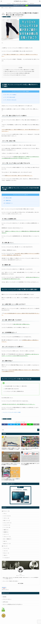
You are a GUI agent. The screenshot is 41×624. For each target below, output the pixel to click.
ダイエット (4, 16)
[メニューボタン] (1, 1)
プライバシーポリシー (7, 599)
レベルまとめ (6, 557)
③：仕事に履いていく (8, 203)
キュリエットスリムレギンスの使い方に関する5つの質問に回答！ (17, 73)
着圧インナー (8, 16)
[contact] (22, 583)
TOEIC (5, 555)
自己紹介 (4, 596)
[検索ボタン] (39, 1)
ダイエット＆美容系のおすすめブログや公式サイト (13, 604)
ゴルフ (5, 550)
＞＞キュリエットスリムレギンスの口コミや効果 (11, 412)
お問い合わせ (5, 601)
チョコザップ (7, 525)
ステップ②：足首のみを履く (9, 97)
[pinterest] (21, 583)
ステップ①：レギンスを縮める (10, 94)
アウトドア (6, 548)
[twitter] (18, 583)
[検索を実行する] (38, 430)
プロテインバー (7, 536)
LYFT (26, 5)
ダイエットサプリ (7, 522)
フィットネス (7, 527)
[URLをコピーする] (36, 424)
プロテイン (6, 518)
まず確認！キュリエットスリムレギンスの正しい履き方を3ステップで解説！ (20, 69)
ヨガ (5, 513)
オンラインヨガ (7, 515)
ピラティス (6, 534)
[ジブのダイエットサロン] (20, 1)
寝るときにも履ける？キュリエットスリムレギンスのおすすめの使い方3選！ (20, 71)
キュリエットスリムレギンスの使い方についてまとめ (15, 75)
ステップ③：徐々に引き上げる (10, 99)
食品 (5, 541)
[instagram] (19, 583)
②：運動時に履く (7, 200)
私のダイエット (7, 543)
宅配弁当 (6, 529)
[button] (5, 424)
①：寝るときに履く (8, 197)
